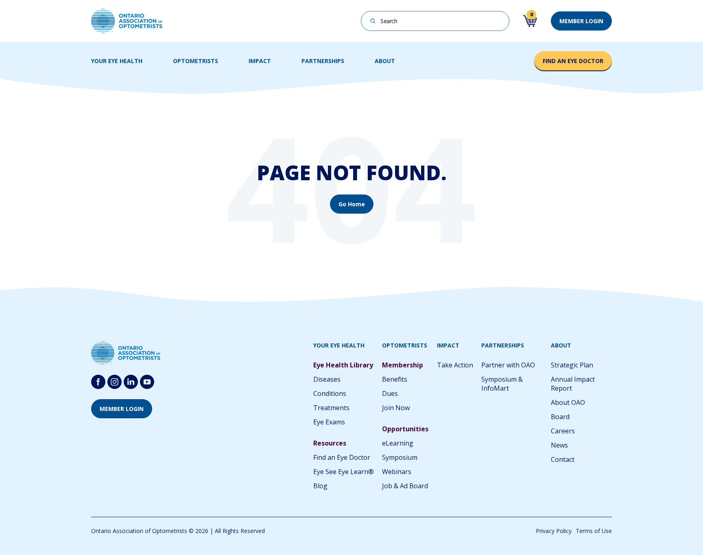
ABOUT (385, 61)
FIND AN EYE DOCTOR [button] (573, 61)
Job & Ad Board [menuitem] (405, 485)
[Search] (373, 20)
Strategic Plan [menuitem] (572, 365)
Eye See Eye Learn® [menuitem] (343, 471)
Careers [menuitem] (563, 430)
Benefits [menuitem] (394, 379)
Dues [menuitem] (390, 393)
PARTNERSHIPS (322, 61)
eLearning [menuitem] (397, 443)
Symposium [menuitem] (399, 457)
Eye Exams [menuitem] (329, 421)
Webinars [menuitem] (396, 471)
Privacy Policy (554, 531)
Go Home (351, 204)
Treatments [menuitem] (331, 407)
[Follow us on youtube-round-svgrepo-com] (147, 382)
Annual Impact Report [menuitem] (573, 384)
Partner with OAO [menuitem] (508, 365)
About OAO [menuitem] (568, 402)
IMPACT (260, 61)
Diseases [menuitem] (327, 379)
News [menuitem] (559, 445)
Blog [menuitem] (320, 485)
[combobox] (435, 21)
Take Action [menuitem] (455, 365)
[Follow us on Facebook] (98, 382)
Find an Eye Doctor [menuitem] (341, 457)
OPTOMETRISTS (195, 61)
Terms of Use (594, 531)
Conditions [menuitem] (329, 393)
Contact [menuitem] (562, 459)
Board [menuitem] (560, 416)
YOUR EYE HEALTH (116, 61)
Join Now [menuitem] (396, 407)
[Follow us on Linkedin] (131, 382)
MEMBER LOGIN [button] (581, 21)
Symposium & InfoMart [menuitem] (502, 384)
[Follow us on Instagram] (114, 382)
